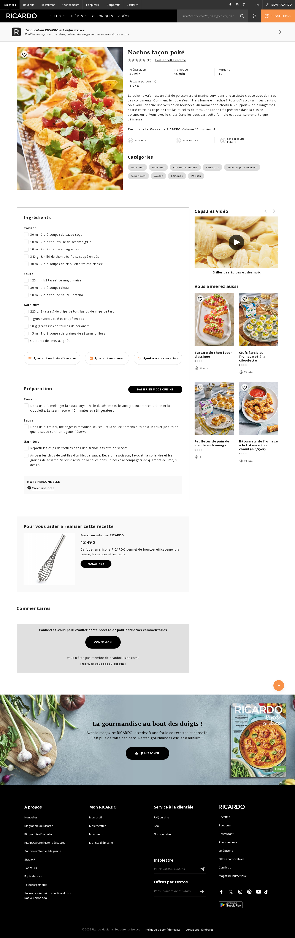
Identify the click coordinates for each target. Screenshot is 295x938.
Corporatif (113, 5)
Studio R (29, 859)
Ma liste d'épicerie (101, 843)
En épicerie (93, 5)
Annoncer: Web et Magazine (42, 851)
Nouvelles (31, 817)
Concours (30, 868)
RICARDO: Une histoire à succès (44, 843)
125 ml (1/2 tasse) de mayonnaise (55, 280)
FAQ (156, 826)
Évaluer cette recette (170, 60)
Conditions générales (200, 930)
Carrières (132, 5)
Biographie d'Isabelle (38, 834)
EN (257, 5)
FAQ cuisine (161, 817)
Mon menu (96, 834)
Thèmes (76, 16)
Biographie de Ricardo (38, 826)
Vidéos (123, 16)
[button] (241, 16)
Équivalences (33, 876)
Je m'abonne (150, 753)
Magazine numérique (233, 876)
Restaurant (48, 5)
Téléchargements (35, 885)
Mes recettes (97, 826)
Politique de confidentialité (163, 930)
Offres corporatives (231, 859)
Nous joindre (162, 834)
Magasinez (96, 564)
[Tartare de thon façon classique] (214, 319)
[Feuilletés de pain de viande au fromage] (214, 408)
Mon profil (96, 817)
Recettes (9, 5)
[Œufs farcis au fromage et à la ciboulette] (258, 319)
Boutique (28, 5)
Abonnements (70, 5)
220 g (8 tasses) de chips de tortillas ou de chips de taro (72, 311)
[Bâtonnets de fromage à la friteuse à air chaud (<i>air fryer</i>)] (258, 408)
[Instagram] (241, 891)
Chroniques (102, 16)
